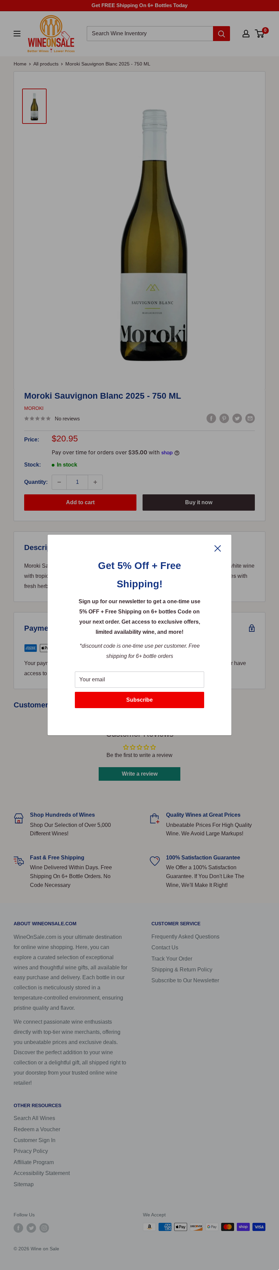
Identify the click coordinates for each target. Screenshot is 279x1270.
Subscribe (139, 700)
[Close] (217, 548)
